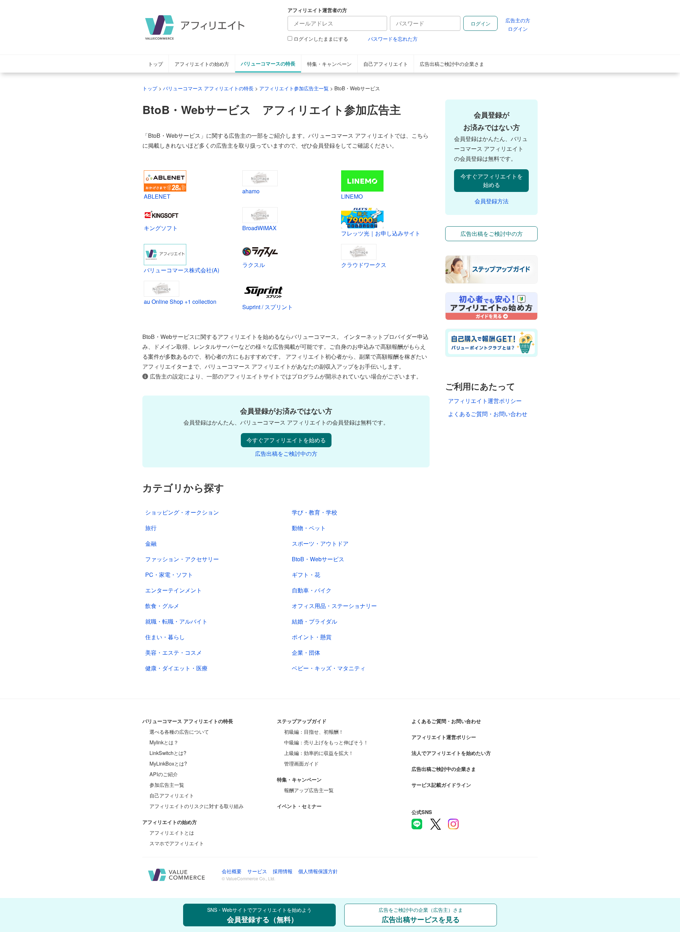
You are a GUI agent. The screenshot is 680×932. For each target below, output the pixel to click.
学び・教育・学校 (314, 512)
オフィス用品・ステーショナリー (334, 606)
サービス (257, 871)
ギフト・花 (306, 574)
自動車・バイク (312, 590)
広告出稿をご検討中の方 (286, 453)
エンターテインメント (173, 590)
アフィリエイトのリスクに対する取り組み (196, 805)
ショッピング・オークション (182, 512)
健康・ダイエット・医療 (176, 668)
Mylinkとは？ (163, 742)
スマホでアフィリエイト (176, 843)
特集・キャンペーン (329, 63)
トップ (155, 63)
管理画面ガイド (301, 763)
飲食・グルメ (162, 606)
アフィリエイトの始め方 (202, 63)
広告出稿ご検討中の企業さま (452, 63)
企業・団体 (306, 652)
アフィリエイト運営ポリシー (485, 401)
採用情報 (283, 871)
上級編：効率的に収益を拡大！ (318, 752)
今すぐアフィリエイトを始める (286, 440)
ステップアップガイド (302, 720)
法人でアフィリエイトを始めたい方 (451, 752)
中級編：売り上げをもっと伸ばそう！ (326, 742)
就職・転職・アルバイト (176, 621)
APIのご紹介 (163, 774)
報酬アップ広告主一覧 (309, 790)
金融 (151, 543)
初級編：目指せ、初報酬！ (314, 731)
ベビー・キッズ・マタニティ (329, 668)
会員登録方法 (492, 201)
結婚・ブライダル (314, 621)
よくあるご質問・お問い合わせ (487, 414)
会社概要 (232, 871)
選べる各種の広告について (179, 731)
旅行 (151, 528)
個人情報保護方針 (318, 871)
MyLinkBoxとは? (168, 763)
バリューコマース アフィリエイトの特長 (187, 720)
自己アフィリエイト (385, 63)
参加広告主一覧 (166, 784)
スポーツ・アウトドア (320, 543)
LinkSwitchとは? (167, 752)
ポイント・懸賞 (312, 637)
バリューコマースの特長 (268, 63)
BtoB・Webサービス (318, 559)
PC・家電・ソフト (169, 574)
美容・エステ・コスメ (173, 652)
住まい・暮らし (165, 637)
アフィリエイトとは (171, 832)
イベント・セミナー (299, 805)
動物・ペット (309, 528)
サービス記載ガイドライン (441, 784)
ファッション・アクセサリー (182, 559)
